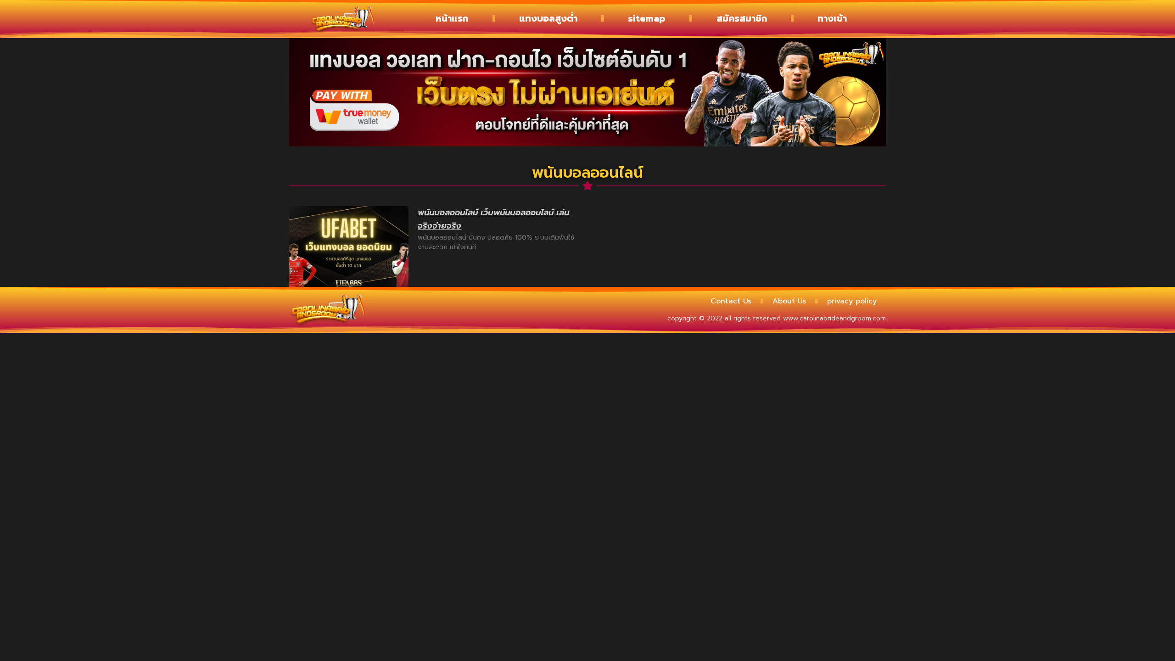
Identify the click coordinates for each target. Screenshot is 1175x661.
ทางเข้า (832, 18)
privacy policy (852, 301)
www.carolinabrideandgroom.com (834, 318)
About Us (789, 301)
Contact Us (731, 301)
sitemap (647, 18)
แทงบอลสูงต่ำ (548, 18)
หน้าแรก (452, 18)
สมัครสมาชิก (741, 18)
